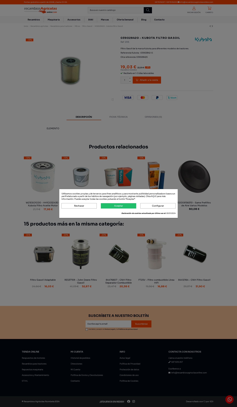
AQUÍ (153, 196)
